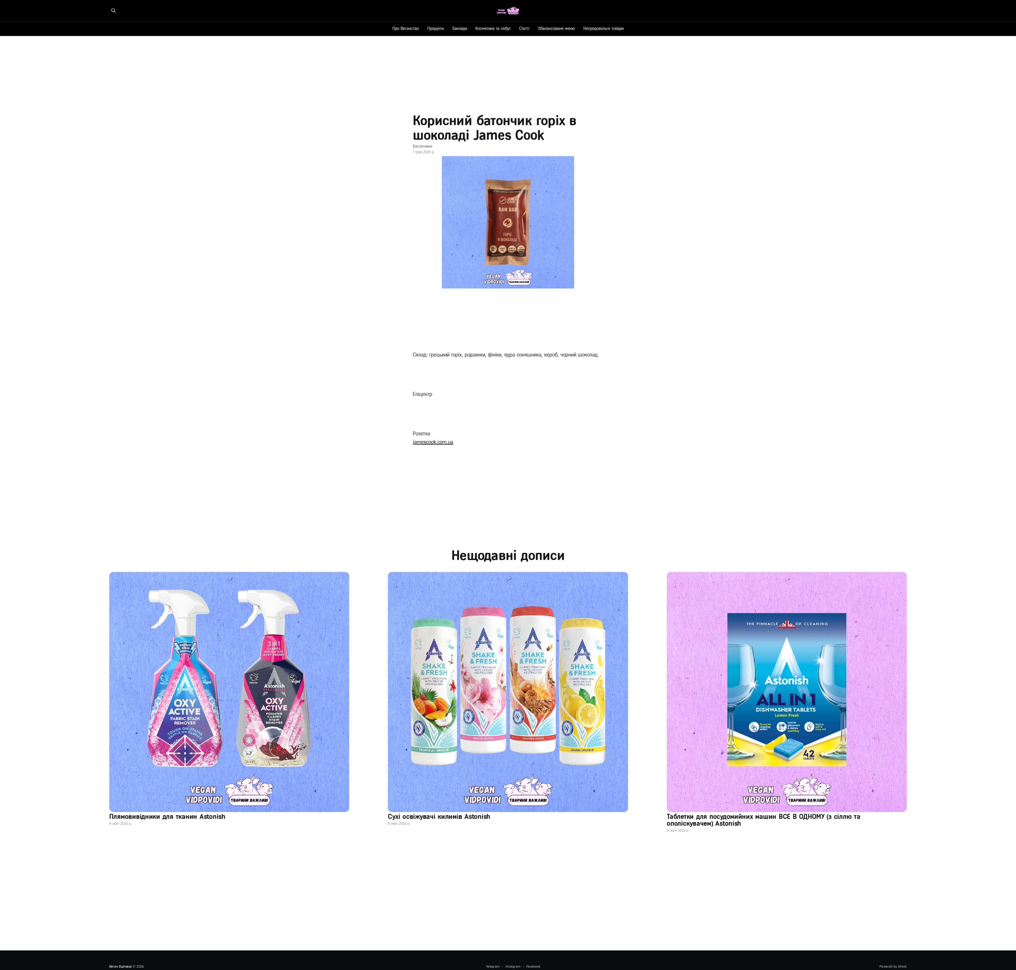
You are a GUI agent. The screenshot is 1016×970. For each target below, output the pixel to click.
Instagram (512, 966)
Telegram (493, 966)
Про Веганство (405, 28)
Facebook (533, 966)
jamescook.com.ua (433, 442)
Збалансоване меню (556, 28)
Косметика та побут (493, 28)
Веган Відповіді (120, 966)
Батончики (422, 146)
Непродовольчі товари (603, 28)
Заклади (459, 28)
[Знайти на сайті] (113, 10)
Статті (524, 28)
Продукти (435, 28)
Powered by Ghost (893, 966)
